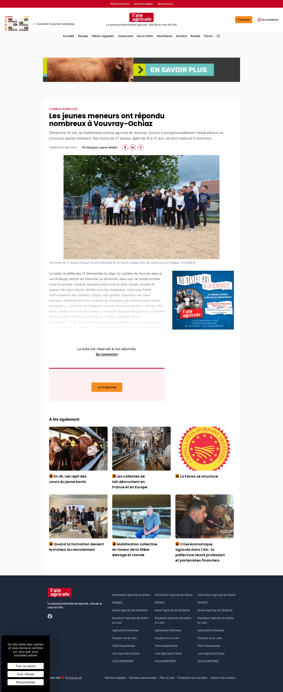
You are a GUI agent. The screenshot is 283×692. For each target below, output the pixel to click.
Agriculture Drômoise (125, 630)
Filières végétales (103, 36)
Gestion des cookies (222, 677)
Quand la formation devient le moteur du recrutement (76, 547)
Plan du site (167, 677)
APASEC (117, 602)
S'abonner (243, 19)
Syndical (181, 36)
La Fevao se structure (197, 476)
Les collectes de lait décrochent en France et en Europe (129, 481)
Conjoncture (125, 36)
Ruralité (195, 36)
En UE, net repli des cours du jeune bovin (67, 479)
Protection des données (192, 677)
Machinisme (164, 36)
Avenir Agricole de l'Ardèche (129, 610)
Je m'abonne (107, 387)
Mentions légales (115, 677)
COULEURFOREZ (123, 661)
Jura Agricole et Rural (125, 653)
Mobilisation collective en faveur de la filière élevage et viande (134, 549)
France (208, 36)
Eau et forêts (145, 36)
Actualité (68, 36)
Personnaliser (25, 682)
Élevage (83, 36)
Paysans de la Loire (124, 638)
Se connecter (107, 354)
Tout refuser (25, 674)
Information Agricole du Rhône (131, 594)
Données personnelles (143, 677)
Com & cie (75, 677)
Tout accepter (25, 666)
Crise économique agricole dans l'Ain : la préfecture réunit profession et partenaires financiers (200, 552)
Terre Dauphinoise (123, 645)
